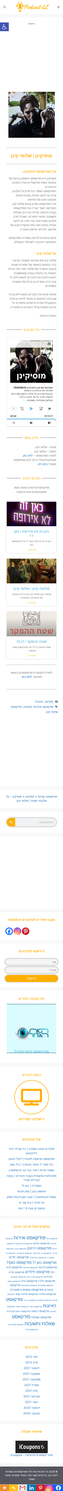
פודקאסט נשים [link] (14, 1281)
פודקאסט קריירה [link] (30, 1300)
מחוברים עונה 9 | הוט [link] (31, 1208)
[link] (4, 26)
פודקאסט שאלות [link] (41, 1317)
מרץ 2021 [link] (31, 1390)
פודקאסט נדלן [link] (29, 1281)
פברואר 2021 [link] (31, 1396)
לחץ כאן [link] (28, 455)
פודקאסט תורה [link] (31, 1329)
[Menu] (58, 7)
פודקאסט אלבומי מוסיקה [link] (38, 706)
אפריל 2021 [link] (31, 1385)
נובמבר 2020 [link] (31, 1413)
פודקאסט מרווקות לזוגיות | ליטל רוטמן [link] (31, 1159)
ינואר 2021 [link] (31, 1402)
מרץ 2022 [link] (31, 1362)
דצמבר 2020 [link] (32, 1407)
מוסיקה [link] (49, 701)
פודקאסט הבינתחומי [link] (23, 1243)
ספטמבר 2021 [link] (31, 1379)
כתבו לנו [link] (43, 464)
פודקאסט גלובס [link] (41, 1243)
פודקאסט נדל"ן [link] (46, 1281)
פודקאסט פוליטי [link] (47, 1294)
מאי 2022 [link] (31, 1356)
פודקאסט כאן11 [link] (19, 1262)
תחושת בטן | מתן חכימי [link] (31, 1191)
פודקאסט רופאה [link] (22, 1307)
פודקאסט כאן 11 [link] (44, 1262)
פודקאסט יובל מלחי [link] (38, 1257)
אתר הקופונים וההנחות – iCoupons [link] (31, 1455)
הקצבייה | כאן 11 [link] (32, 1185)
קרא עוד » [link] (31, 550)
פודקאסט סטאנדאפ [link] (45, 1285)
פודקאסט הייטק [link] (39, 1248)
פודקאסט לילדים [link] (37, 1272)
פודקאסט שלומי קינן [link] (16, 1325)
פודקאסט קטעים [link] (44, 1300)
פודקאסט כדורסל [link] (30, 1267)
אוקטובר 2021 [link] (31, 1373)
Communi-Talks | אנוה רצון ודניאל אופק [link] (31, 1197)
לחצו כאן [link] (27, 676)
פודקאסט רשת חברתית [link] (18, 1311)
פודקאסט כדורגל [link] (47, 1267)
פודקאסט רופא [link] (35, 1306)
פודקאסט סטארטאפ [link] (29, 1285)
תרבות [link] (39, 701)
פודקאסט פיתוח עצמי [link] (26, 1294)
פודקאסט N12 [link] (52, 1239)
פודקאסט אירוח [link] (30, 1237)
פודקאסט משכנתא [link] (18, 1277)
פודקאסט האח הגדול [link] (31, 1051)
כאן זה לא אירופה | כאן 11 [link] (31, 534)
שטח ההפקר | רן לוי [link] (31, 642)
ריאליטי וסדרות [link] (31, 1119)
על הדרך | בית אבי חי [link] (31, 1202)
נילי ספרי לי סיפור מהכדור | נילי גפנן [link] (31, 1164)
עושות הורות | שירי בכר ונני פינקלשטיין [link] (31, 1170)
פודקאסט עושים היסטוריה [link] (26, 1289)
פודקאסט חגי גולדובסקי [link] (42, 1253)
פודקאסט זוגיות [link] (20, 1249)
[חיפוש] (11, 822)
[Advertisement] (31, 56)
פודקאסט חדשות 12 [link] (24, 1253)
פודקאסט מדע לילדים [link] (34, 1277)
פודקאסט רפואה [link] (40, 1311)
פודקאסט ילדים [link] (19, 1257)
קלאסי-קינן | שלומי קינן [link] (31, 589)
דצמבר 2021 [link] (31, 1368)
